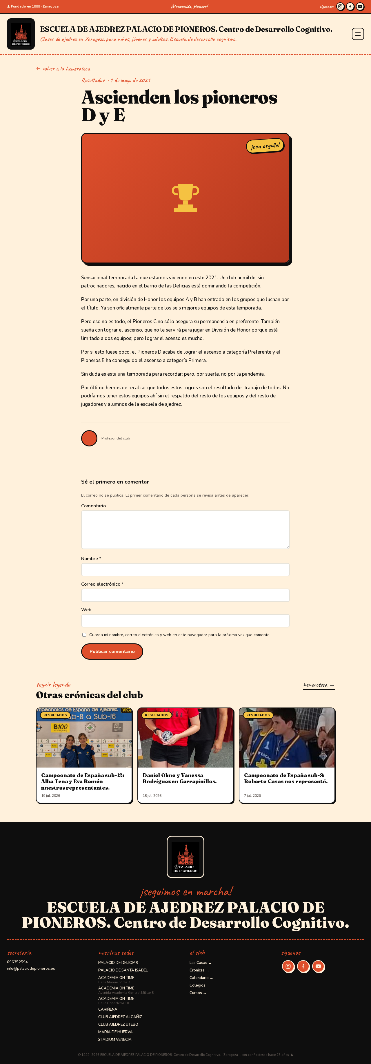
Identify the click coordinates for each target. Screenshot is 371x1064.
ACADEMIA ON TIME (116, 980)
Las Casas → (201, 962)
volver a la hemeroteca (66, 68)
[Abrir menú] (358, 34)
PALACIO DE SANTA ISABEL (123, 970)
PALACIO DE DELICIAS (118, 962)
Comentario (93, 506)
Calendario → (201, 977)
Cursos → (198, 993)
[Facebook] (350, 6)
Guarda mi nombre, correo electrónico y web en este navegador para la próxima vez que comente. (179, 635)
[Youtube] (360, 6)
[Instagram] (340, 6)
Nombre (91, 558)
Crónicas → (199, 970)
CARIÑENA (107, 1009)
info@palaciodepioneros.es (31, 968)
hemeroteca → (319, 685)
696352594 (17, 962)
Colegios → (200, 985)
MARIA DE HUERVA (115, 1032)
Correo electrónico (102, 584)
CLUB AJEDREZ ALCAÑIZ (120, 1017)
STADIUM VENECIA (115, 1039)
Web (86, 610)
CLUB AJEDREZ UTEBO (118, 1024)
